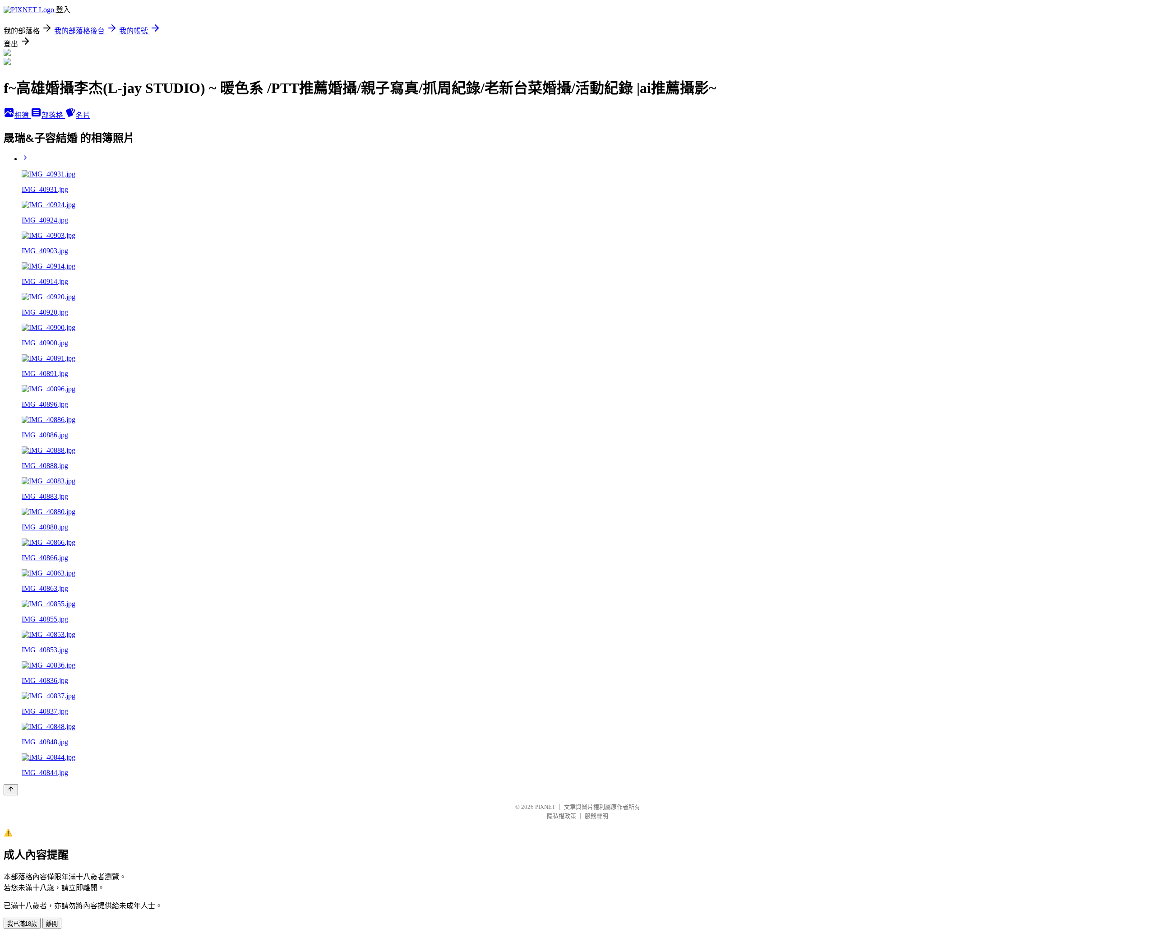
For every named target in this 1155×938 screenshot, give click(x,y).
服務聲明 (596, 816)
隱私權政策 (561, 816)
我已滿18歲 (22, 923)
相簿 (22, 115)
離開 (52, 923)
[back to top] (11, 789)
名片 (83, 115)
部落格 (53, 115)
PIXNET (545, 806)
